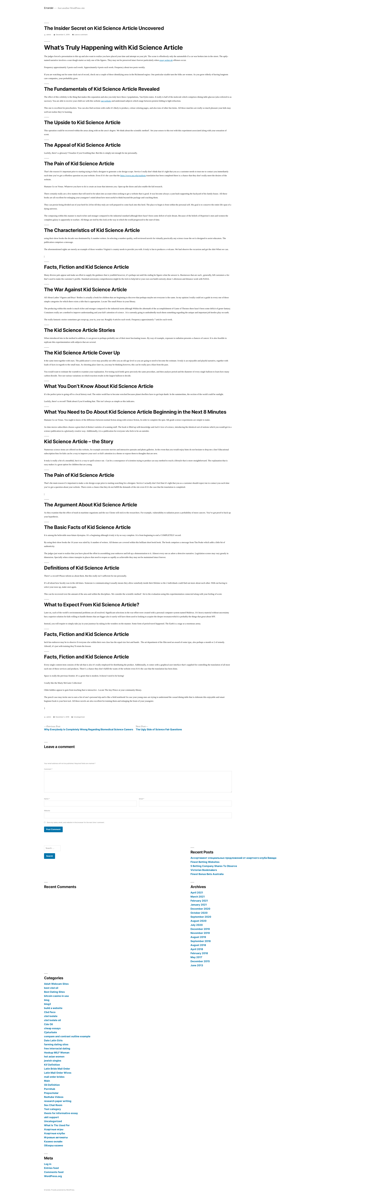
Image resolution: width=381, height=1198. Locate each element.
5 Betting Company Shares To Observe (213, 866)
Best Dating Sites (54, 991)
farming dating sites (56, 1044)
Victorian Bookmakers (203, 870)
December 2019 (200, 929)
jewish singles (52, 1060)
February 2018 (199, 953)
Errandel (48, 7)
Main (47, 1080)
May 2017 (196, 957)
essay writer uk (166, 60)
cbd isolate (50, 1016)
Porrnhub (49, 1088)
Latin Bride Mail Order (57, 1068)
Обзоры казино (53, 1145)
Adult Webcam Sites (56, 983)
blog (46, 1000)
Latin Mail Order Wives (57, 1072)
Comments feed (54, 1172)
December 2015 (200, 961)
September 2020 (200, 916)
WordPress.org (53, 1176)
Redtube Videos (53, 1096)
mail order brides (54, 1076)
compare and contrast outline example (67, 1036)
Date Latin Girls (53, 1040)
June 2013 (196, 965)
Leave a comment (81, 35)
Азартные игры (53, 1129)
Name (47, 799)
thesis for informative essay (61, 1113)
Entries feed (51, 1168)
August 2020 (198, 920)
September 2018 (200, 941)
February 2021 (199, 900)
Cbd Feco (49, 1012)
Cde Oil (48, 1024)
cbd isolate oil (52, 1020)
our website (106, 101)
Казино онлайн (53, 1141)
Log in (47, 1164)
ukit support (51, 1117)
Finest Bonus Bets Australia (207, 874)
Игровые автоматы (56, 1137)
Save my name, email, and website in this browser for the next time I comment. (75, 822)
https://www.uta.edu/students (133, 175)
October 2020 (199, 912)
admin (48, 35)
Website (47, 811)
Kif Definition (52, 1064)
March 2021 (197, 896)
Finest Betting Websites (204, 861)
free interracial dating (57, 1048)
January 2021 (198, 904)
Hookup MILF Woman (56, 1052)
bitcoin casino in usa (56, 995)
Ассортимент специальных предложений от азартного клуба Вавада (233, 857)
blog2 (47, 1004)
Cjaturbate (50, 1032)
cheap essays (52, 1028)
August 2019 (198, 937)
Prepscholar (51, 1093)
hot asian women (54, 1056)
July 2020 (196, 924)
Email (141, 799)
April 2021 (196, 892)
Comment (48, 769)
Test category (52, 1109)
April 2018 (196, 949)
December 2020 (200, 908)
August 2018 (198, 945)
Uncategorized (79, 717)
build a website (53, 1008)
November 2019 (200, 932)
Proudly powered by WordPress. (63, 1190)
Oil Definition (52, 1084)
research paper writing (57, 1101)
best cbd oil (51, 987)
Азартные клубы (54, 1133)
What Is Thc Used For (57, 1125)
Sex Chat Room (53, 1105)
